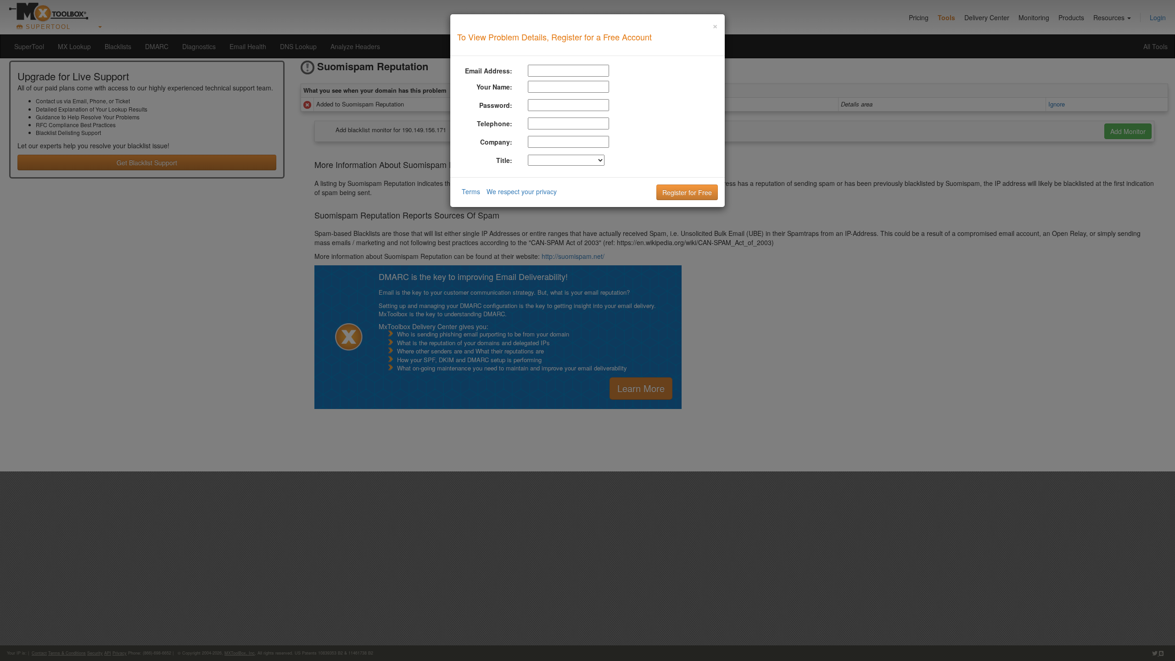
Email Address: (488, 70)
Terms (471, 191)
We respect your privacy (522, 191)
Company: (496, 141)
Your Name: (494, 86)
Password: (495, 105)
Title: (504, 160)
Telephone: (494, 123)
